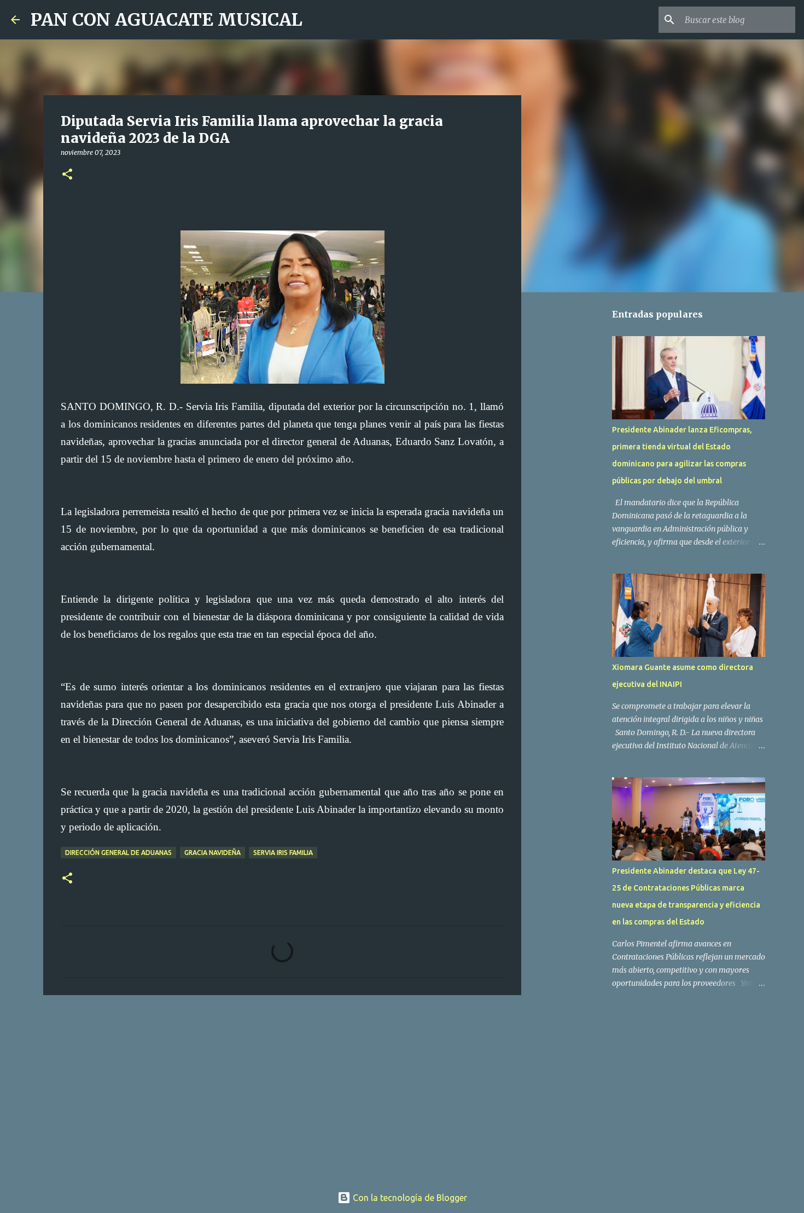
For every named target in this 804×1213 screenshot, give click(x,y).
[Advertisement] (282, 1088)
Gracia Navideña (212, 852)
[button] (67, 174)
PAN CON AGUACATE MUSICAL (166, 20)
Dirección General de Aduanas (118, 852)
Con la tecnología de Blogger (409, 1198)
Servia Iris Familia (283, 852)
